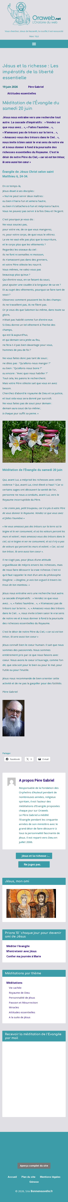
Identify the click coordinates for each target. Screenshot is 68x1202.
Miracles (14, 1007)
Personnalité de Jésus (22, 997)
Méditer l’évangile (18, 946)
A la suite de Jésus (19, 1017)
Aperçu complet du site (34, 1165)
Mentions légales (50, 1176)
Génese (34, 1181)
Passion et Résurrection (23, 1002)
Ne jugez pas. (32, 864)
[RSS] (34, 1143)
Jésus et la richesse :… (35, 855)
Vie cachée (15, 987)
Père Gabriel (36, 86)
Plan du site (28, 1176)
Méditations (14, 982)
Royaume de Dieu (19, 992)
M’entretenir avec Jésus (21, 951)
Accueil (12, 1176)
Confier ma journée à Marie (23, 956)
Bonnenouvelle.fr (42, 1191)
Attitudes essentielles (21, 93)
